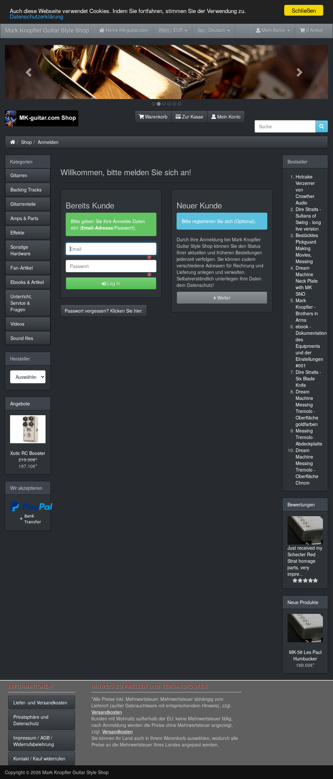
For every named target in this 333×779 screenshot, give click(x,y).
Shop (26, 142)
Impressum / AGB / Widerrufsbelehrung (33, 740)
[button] (29, 72)
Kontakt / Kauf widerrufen (39, 758)
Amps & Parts (24, 218)
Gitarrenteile (23, 204)
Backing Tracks (26, 189)
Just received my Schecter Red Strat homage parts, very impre (304, 561)
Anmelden (48, 142)
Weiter (223, 297)
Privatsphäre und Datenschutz (30, 720)
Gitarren (18, 175)
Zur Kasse (192, 116)
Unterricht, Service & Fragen (21, 303)
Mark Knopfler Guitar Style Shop (47, 30)
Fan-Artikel (21, 267)
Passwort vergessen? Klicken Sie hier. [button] (104, 310)
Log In (113, 283)
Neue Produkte (302, 602)
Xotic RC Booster (27, 453)
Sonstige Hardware (20, 250)
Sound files (21, 338)
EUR (171, 30)
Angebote (20, 403)
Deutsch (212, 30)
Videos (17, 323)
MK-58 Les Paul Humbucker (305, 655)
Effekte (17, 232)
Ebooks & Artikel (27, 282)
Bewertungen (301, 504)
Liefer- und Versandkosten (40, 702)
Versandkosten (106, 712)
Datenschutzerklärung (36, 16)
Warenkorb (155, 116)
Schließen (304, 10)
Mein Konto (228, 116)
